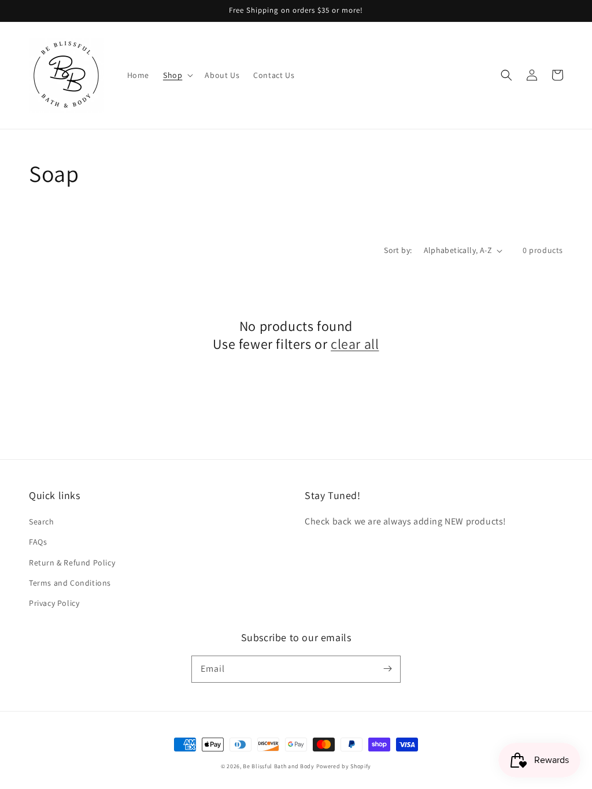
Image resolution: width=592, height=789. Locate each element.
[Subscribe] (387, 669)
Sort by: (398, 250)
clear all (355, 344)
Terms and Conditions (70, 583)
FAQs (38, 542)
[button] (177, 75)
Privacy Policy (54, 603)
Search (41, 521)
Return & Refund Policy (72, 562)
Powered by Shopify (344, 766)
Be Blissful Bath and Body (278, 766)
